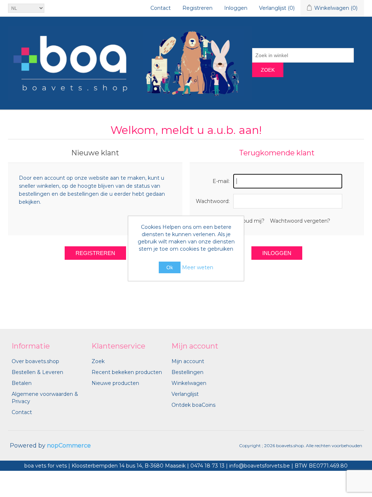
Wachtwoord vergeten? (300, 221)
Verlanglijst (185, 394)
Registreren (197, 8)
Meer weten (197, 267)
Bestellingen (187, 372)
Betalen (22, 383)
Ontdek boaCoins (193, 405)
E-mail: (221, 181)
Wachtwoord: (213, 201)
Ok (169, 267)
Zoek (268, 70)
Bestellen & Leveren (37, 372)
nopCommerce (69, 445)
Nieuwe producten (115, 383)
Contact (160, 8)
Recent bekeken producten (127, 372)
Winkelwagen (188, 383)
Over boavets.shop (35, 361)
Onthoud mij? (247, 221)
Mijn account (187, 361)
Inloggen (235, 8)
